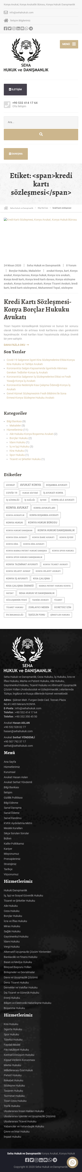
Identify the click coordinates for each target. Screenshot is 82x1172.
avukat (10, 485)
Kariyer (8, 848)
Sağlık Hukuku (12, 931)
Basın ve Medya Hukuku (18, 962)
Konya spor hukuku (63, 551)
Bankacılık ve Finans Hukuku (20, 956)
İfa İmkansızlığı (14, 615)
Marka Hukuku (12, 1065)
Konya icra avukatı (58, 275)
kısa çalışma (41, 578)
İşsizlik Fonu (36, 614)
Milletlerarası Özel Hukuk (18, 1070)
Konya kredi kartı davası (39, 279)
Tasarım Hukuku (13, 1090)
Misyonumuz (11, 853)
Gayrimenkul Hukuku (16, 936)
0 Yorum (71, 265)
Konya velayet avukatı (48, 571)
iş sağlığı (29, 500)
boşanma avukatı (56, 485)
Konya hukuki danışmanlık (56, 530)
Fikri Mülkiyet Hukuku (16, 1049)
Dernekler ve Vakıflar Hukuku (21, 987)
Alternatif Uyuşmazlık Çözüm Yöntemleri (27, 951)
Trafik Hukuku (12, 1106)
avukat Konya (55, 270)
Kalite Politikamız (14, 843)
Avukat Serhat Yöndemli (18, 782)
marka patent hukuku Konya (55, 586)
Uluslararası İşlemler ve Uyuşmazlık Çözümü (29, 1116)
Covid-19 (11, 492)
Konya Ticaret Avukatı (57, 283)
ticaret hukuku (14, 607)
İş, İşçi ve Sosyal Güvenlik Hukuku (23, 895)
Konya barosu (21, 275)
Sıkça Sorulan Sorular (16, 833)
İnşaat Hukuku (12, 1136)
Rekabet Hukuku (13, 1080)
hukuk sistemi (30, 493)
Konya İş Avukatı (17, 578)
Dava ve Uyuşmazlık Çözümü (21, 977)
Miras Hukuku (12, 926)
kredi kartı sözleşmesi (23, 287)
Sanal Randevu (13, 818)
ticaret (58, 600)
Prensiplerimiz (12, 858)
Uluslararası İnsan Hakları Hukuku (24, 1111)
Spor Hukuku (17, 454)
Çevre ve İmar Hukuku (17, 1131)
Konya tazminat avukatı (28, 283)
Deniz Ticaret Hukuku (16, 982)
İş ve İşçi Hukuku (19, 446)
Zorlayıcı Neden (38, 607)
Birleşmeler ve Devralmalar (19, 972)
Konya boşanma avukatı (44, 515)
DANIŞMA (17, 153)
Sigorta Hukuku (13, 1029)
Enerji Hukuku (12, 997)
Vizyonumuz (11, 874)
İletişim (8, 792)
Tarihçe (8, 869)
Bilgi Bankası (14, 421)
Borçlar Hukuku (18, 270)
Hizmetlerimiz (15, 429)
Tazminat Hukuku (14, 1095)
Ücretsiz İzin (62, 607)
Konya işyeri (66, 537)
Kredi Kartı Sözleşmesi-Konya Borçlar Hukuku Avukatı (38, 309)
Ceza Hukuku (11, 910)
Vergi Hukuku (12, 946)
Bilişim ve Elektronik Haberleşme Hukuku (27, 1002)
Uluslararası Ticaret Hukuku (20, 1121)
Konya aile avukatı (62, 500)
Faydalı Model (12, 1044)
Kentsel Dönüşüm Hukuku (19, 1054)
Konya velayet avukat (18, 571)
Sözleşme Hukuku (14, 1085)
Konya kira (12, 544)
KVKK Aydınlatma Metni (18, 823)
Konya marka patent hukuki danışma (26, 551)
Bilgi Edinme (11, 802)
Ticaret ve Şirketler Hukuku (25, 459)
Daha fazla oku (14, 344)
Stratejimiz (10, 864)
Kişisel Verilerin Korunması (19, 1060)
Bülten (7, 838)
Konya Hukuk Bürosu (42, 522)
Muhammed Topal (49, 287)
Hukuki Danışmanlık (15, 890)
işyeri (43, 500)
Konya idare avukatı (43, 537)
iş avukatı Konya (53, 493)
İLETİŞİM (16, 89)
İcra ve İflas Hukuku (15, 921)
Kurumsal (9, 772)
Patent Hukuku (13, 1075)
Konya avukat (17, 507)
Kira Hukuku (17, 450)
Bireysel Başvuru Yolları (17, 967)
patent (10, 593)
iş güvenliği (12, 500)
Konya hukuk (38, 275)
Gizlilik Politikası (13, 797)
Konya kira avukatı (33, 544)
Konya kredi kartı (14, 279)
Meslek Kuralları (13, 828)
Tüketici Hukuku (13, 1039)
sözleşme (67, 287)
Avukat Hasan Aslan (16, 777)
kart (66, 270)
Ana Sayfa (10, 761)
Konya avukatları (44, 508)
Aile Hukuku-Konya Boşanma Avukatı (31, 433)
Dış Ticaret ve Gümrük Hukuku (21, 992)
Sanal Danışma (13, 807)
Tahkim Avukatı (40, 600)
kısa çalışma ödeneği (20, 585)
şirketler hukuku (60, 615)
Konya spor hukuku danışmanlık (24, 557)
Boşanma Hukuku (14, 1008)
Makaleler (35, 270)
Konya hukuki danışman (19, 530)
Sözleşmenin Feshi (16, 600)
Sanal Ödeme (11, 812)
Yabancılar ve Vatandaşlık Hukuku (24, 1126)
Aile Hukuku (11, 905)
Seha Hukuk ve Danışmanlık (37, 593)
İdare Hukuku (17, 442)
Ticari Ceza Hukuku (15, 1100)
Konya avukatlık (15, 515)
